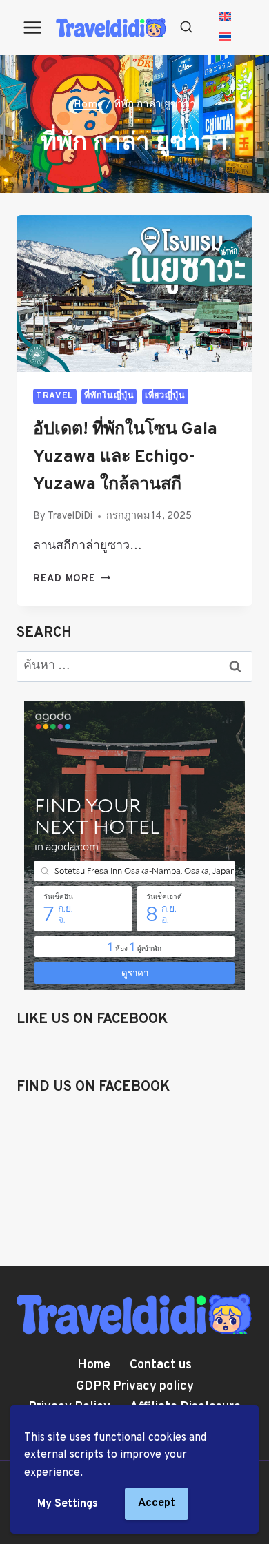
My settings (67, 1504)
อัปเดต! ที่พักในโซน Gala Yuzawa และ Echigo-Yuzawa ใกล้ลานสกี (125, 457)
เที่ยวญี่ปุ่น (165, 396)
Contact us (161, 1365)
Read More (71, 579)
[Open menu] (33, 27)
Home (93, 1365)
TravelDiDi (70, 516)
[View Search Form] (186, 27)
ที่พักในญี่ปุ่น (109, 396)
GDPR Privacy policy (135, 1386)
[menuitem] (225, 18)
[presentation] (134, 293)
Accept (156, 1503)
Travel (55, 396)
